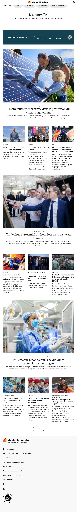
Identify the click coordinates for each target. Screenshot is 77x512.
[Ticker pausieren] (69, 37)
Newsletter (7, 467)
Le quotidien (43, 5)
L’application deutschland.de (13, 462)
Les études (29, 5)
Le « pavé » (7, 458)
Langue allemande (58, 5)
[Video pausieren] (21, 267)
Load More (38, 429)
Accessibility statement (11, 475)
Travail (18, 5)
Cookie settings (8, 480)
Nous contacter (8, 449)
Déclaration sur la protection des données (18, 453)
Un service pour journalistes (13, 471)
